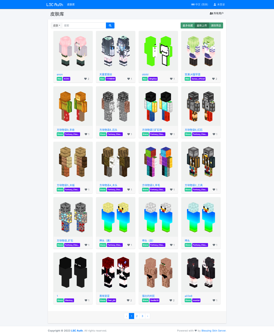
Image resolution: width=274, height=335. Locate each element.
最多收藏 (188, 25)
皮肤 (55, 25)
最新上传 (202, 25)
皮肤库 (71, 4)
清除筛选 (216, 25)
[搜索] (110, 25)
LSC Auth (55, 4)
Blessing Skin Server (214, 330)
